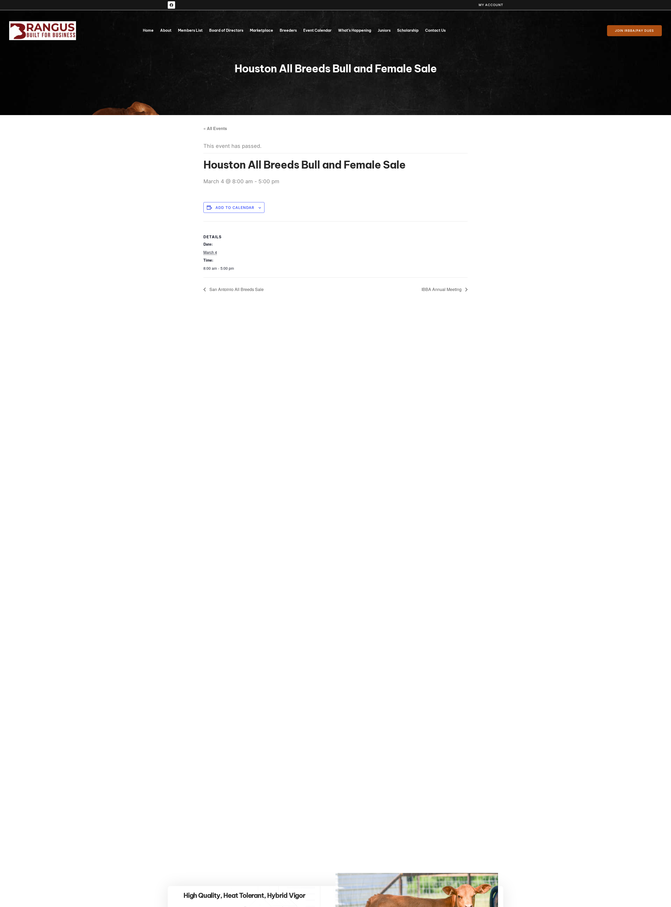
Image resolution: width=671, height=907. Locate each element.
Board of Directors (226, 30)
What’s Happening (354, 30)
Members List (190, 30)
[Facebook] (171, 5)
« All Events (215, 128)
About (165, 30)
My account (491, 5)
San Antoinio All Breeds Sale (236, 289)
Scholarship (408, 30)
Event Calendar (317, 30)
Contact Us (435, 30)
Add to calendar (234, 207)
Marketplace (261, 30)
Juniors (384, 30)
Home (148, 30)
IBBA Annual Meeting (442, 289)
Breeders (288, 30)
